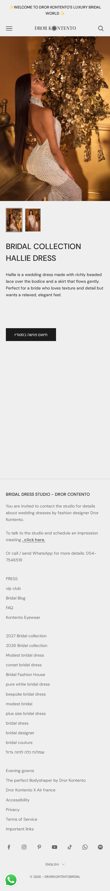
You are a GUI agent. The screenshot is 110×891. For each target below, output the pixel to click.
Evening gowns (20, 770)
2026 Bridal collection (26, 645)
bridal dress (17, 723)
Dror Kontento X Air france (30, 790)
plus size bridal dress (26, 713)
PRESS (12, 578)
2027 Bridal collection (26, 635)
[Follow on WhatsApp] (85, 847)
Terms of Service (21, 819)
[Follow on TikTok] (70, 847)
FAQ (9, 607)
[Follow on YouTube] (54, 847)
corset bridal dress (24, 664)
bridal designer (20, 732)
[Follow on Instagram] (24, 847)
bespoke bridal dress (26, 694)
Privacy (13, 809)
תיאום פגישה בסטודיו (31, 334)
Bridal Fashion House (25, 674)
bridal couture (19, 742)
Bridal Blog (16, 598)
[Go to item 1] (14, 220)
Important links (20, 829)
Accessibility (18, 800)
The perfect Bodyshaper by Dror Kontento (46, 780)
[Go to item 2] (33, 220)
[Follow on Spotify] (100, 847)
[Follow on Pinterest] (39, 847)
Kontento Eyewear (23, 617)
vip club (13, 588)
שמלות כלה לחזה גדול (25, 752)
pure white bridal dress (28, 684)
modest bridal (19, 703)
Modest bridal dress (25, 655)
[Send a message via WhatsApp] (11, 880)
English (52, 864)
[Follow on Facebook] (9, 847)
